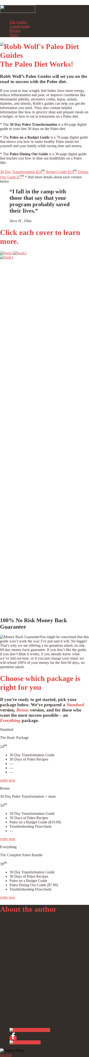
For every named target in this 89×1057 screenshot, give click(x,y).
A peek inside (19, 26)
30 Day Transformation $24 (22, 172)
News (13, 35)
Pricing (14, 31)
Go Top (6, 1055)
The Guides (18, 22)
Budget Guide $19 (61, 172)
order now (7, 780)
